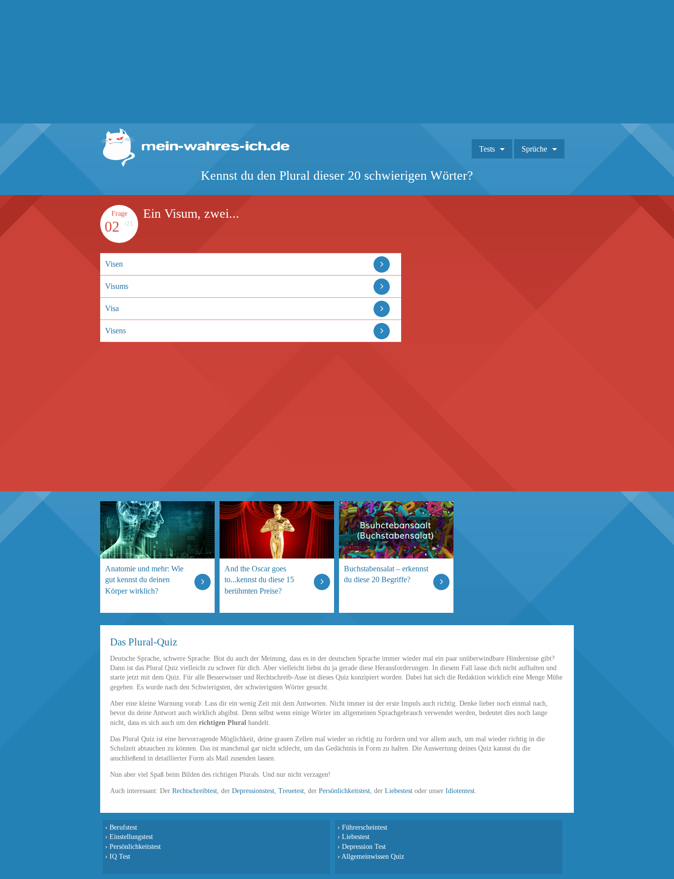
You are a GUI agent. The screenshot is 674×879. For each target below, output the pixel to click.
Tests (487, 149)
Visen (114, 264)
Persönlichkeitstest (344, 791)
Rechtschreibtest (194, 791)
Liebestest (398, 791)
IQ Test (120, 856)
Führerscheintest (364, 827)
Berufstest (123, 827)
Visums (116, 286)
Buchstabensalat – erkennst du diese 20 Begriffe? (386, 574)
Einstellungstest (131, 836)
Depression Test (364, 846)
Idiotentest (460, 791)
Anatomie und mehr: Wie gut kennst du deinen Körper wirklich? (144, 579)
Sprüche (534, 149)
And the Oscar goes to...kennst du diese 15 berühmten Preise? (259, 579)
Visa (112, 308)
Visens (115, 330)
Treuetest (291, 791)
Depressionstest (253, 791)
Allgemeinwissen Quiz (372, 856)
